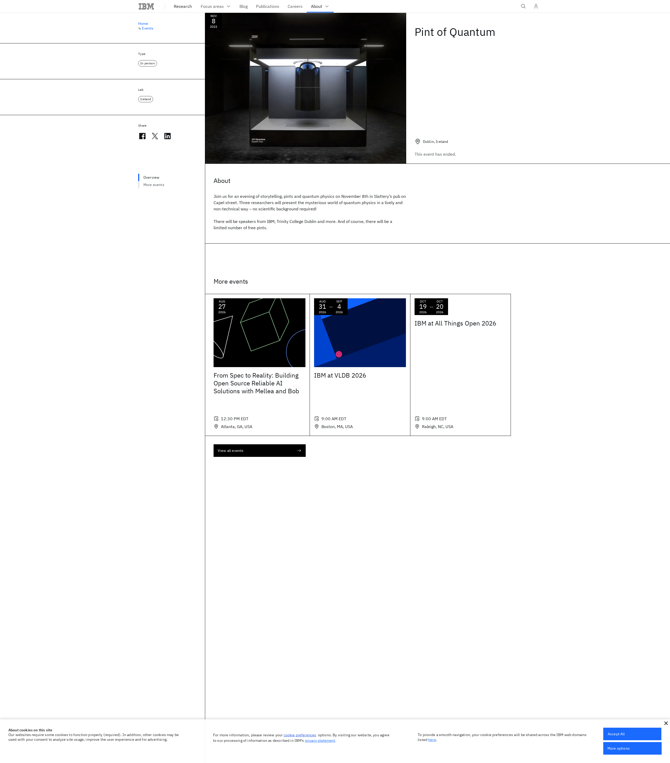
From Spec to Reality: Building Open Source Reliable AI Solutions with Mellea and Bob (256, 383)
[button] (666, 723)
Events (147, 28)
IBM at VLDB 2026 (340, 375)
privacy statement (320, 740)
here (432, 739)
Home (143, 23)
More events (153, 184)
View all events (230, 450)
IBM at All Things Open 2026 (455, 323)
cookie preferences (300, 735)
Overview (151, 177)
